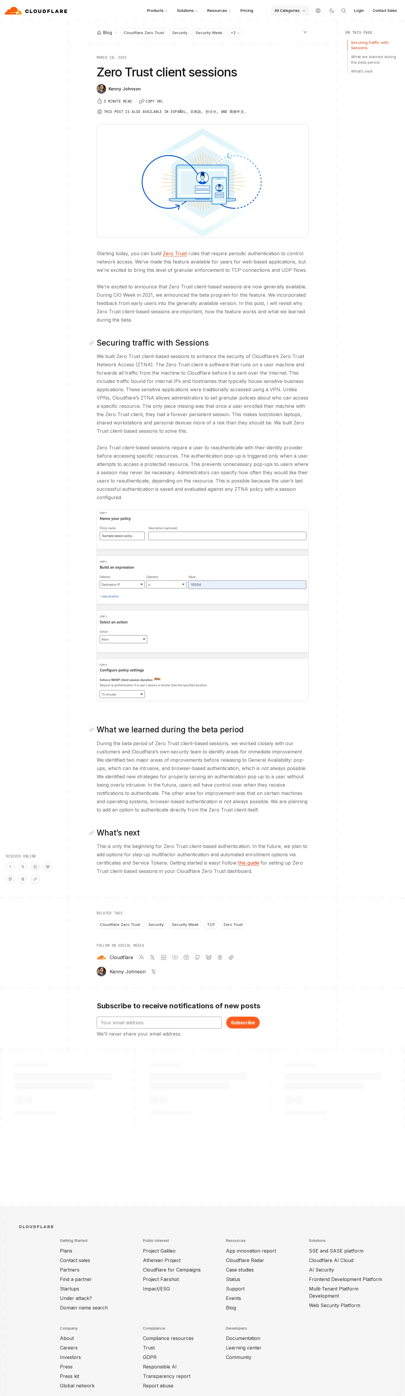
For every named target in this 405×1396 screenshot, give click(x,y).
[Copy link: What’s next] (93, 833)
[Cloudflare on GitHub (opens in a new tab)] (197, 957)
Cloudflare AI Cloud (331, 1260)
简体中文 (236, 111)
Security (179, 32)
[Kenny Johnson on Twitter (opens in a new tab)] (153, 971)
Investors (70, 1357)
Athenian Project (162, 1260)
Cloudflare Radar (245, 1260)
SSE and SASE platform (336, 1251)
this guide (248, 863)
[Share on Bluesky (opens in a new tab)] (47, 866)
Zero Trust (175, 253)
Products (155, 10)
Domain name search (84, 1308)
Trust (149, 1348)
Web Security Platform (334, 1305)
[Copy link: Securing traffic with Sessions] (93, 343)
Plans (66, 1251)
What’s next (362, 71)
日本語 (195, 111)
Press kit (69, 1376)
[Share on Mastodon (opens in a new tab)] (10, 879)
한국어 (210, 111)
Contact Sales (385, 10)
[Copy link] (35, 879)
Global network (77, 1386)
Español (178, 111)
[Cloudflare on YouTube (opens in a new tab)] (174, 957)
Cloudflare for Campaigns (172, 1270)
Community (238, 1357)
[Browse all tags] (305, 32)
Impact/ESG (156, 1289)
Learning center (244, 1348)
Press (66, 1367)
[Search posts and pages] (343, 10)
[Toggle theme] (332, 10)
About (67, 1338)
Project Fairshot (161, 1279)
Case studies (240, 1270)
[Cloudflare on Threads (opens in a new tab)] (220, 957)
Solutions (185, 10)
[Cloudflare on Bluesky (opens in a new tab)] (208, 957)
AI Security (321, 1270)
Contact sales (75, 1260)
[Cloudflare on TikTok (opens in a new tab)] (231, 957)
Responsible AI (160, 1367)
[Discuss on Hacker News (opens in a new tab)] (10, 866)
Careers (69, 1348)
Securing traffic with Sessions (370, 45)
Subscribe (243, 1023)
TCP (211, 924)
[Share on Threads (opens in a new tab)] (22, 879)
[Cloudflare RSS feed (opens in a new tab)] (141, 957)
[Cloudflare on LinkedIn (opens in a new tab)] (163, 957)
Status (233, 1279)
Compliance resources (168, 1338)
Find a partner (76, 1279)
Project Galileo (159, 1251)
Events (233, 1298)
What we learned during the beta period (373, 59)
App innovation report (251, 1251)
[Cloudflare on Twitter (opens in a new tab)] (152, 957)
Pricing (246, 10)
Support (235, 1289)
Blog (231, 1308)
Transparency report (166, 1376)
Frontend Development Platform (345, 1279)
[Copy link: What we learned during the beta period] (93, 729)
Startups (69, 1289)
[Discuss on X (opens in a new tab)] (22, 866)
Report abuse (158, 1386)
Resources (217, 10)
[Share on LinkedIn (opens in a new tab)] (35, 866)
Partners (69, 1270)
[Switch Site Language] (318, 10)
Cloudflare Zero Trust (144, 32)
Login (359, 10)
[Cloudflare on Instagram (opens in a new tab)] (186, 957)
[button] (203, 605)
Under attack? (76, 1298)
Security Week (209, 32)
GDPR (150, 1357)
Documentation (243, 1338)
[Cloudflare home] (36, 11)
